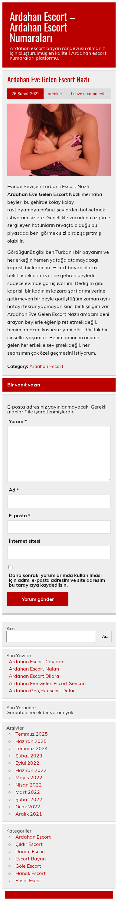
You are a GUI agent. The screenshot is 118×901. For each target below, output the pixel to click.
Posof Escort (29, 880)
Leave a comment (88, 93)
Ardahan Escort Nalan (34, 669)
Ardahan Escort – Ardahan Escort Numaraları (42, 26)
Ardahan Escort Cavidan (36, 661)
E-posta (19, 515)
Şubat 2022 (28, 799)
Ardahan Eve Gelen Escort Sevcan (47, 683)
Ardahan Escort (46, 366)
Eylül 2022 (27, 763)
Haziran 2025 (31, 741)
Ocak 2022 (27, 806)
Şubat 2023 (28, 756)
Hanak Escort (30, 873)
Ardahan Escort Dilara (34, 676)
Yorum (18, 421)
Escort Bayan (30, 859)
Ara (10, 628)
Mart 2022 (27, 792)
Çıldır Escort (29, 844)
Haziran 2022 (31, 770)
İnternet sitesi (24, 540)
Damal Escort (30, 851)
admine (55, 93)
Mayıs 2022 (28, 777)
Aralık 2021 (28, 814)
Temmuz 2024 (31, 748)
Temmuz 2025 (31, 734)
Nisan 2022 (28, 785)
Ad (14, 489)
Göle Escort (28, 866)
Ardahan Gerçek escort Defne (42, 690)
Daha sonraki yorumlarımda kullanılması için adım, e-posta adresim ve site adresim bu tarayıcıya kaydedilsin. (57, 580)
